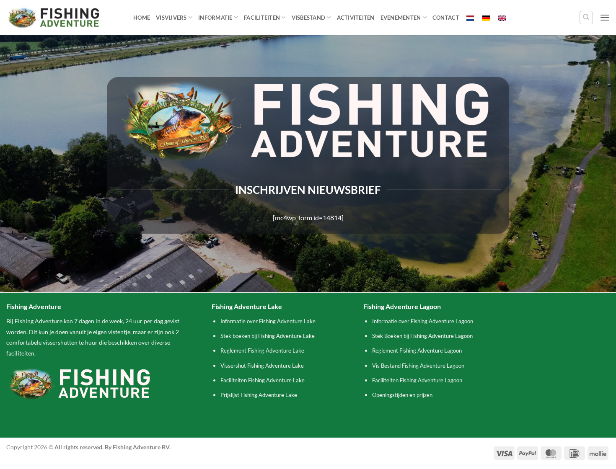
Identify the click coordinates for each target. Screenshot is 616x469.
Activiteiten (356, 17)
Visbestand (309, 17)
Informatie (215, 17)
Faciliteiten (262, 17)
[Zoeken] (586, 17)
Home (141, 17)
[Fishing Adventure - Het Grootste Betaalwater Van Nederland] (63, 17)
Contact (445, 17)
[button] (605, 17)
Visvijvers (171, 17)
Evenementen (400, 17)
